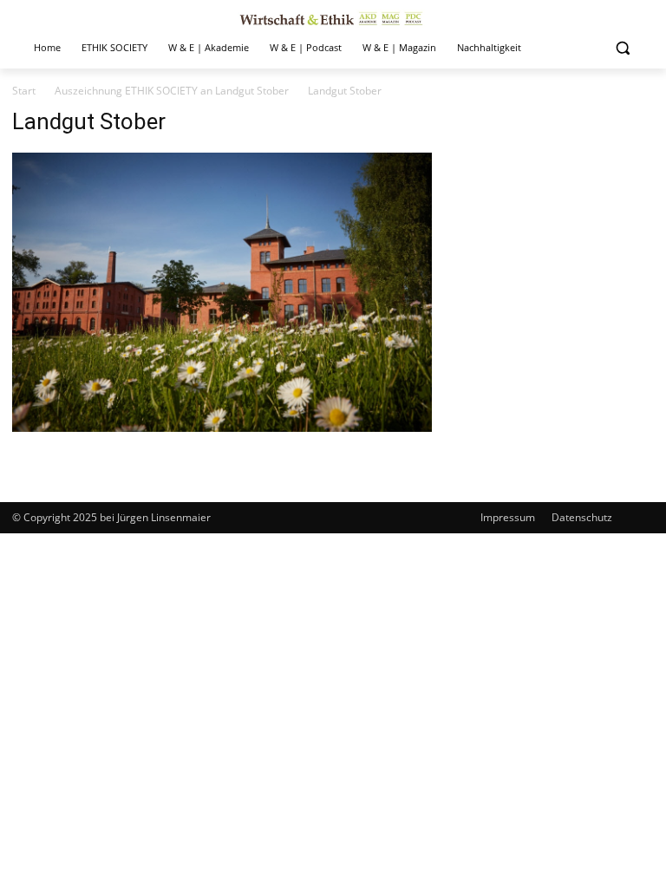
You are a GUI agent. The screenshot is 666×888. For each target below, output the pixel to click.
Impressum (507, 517)
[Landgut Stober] (222, 427)
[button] (622, 48)
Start (24, 90)
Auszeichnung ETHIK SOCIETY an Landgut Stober (172, 90)
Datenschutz (582, 517)
